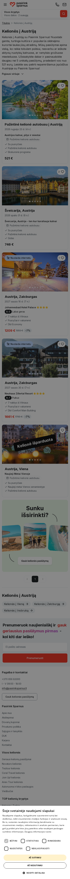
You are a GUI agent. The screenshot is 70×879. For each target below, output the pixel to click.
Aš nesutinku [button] (35, 865)
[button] (35, 873)
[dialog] (35, 842)
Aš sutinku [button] (35, 857)
